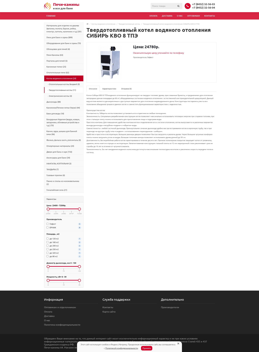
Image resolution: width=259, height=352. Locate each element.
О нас (180, 16)
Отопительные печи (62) (57, 72)
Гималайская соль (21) (56, 190)
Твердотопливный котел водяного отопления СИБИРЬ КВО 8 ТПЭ (171, 24)
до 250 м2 (64, 249)
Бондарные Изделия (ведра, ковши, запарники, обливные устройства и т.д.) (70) (63, 122)
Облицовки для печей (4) (58, 49)
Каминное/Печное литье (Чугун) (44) (63, 108)
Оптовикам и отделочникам (60, 307)
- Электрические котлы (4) (59, 96)
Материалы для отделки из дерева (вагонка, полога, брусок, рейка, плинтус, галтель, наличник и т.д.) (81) (63, 28)
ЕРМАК (64, 227)
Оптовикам (193, 16)
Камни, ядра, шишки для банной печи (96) (61, 132)
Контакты (209, 16)
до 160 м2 (64, 242)
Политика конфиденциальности (62, 324)
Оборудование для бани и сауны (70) (63, 43)
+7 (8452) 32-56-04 (203, 7)
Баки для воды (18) (55, 113)
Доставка (167, 16)
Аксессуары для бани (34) (58, 158)
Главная (50, 16)
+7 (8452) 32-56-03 (203, 4)
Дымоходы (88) (53, 102)
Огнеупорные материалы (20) (60, 146)
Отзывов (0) (126, 89)
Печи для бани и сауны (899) (59, 37)
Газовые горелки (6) (55, 175)
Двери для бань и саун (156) (59, 152)
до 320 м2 (64, 253)
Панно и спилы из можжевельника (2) (62, 182)
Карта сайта (109, 311)
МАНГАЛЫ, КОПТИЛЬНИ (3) (58, 163)
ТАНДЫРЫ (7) (52, 169)
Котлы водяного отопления (103, 24)
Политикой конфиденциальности (121, 348)
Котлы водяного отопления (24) (61, 78)
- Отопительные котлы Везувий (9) (63, 84)
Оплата (153, 16)
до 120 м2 (64, 239)
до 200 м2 (64, 246)
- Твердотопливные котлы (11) (61, 90)
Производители (170, 307)
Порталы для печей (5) (56, 61)
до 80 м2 (64, 256)
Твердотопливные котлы (129, 24)
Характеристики (109, 89)
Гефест (64, 224)
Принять (147, 348)
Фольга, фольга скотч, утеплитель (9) (63, 140)
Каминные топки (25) (56, 67)
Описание (93, 89)
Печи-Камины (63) (54, 55)
